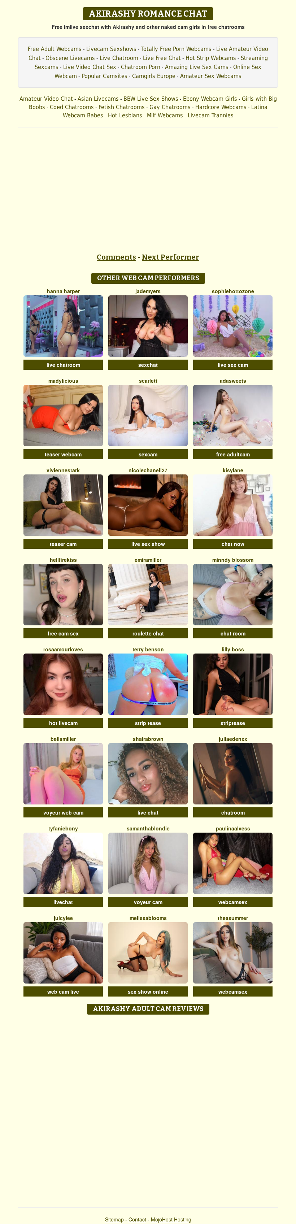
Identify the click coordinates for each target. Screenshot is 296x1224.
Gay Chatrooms (170, 107)
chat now (233, 543)
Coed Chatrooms (72, 107)
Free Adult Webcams (55, 48)
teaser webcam (63, 454)
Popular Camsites (104, 76)
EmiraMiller (148, 559)
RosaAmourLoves (63, 649)
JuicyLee (63, 917)
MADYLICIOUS (63, 380)
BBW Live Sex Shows (150, 98)
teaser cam (63, 543)
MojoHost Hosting (171, 1219)
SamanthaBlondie (148, 828)
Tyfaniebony (63, 828)
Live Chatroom (119, 58)
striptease (233, 722)
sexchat (148, 364)
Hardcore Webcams (221, 107)
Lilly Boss (233, 649)
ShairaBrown (148, 738)
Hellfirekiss (63, 559)
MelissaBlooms (148, 917)
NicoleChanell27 (148, 470)
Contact (137, 1219)
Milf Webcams (165, 115)
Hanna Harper (63, 291)
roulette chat (148, 633)
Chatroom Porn (140, 67)
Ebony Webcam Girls (210, 98)
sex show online (148, 991)
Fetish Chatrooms (122, 107)
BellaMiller (63, 738)
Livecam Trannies (211, 115)
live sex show (148, 543)
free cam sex (63, 633)
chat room (233, 633)
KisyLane (233, 470)
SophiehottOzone (233, 291)
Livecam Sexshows (111, 48)
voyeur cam (148, 902)
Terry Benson (148, 649)
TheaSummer (233, 917)
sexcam (148, 454)
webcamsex (232, 902)
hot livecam (63, 722)
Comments (116, 257)
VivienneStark (63, 470)
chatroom (233, 812)
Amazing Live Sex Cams (196, 67)
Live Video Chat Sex (89, 67)
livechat (63, 902)
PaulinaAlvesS (233, 828)
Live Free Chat (162, 58)
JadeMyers (148, 291)
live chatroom (63, 364)
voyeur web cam (63, 812)
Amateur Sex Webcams (210, 76)
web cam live (63, 991)
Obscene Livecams (70, 58)
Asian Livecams (98, 98)
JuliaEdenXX (233, 738)
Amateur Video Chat (46, 98)
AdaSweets (233, 380)
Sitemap (114, 1219)
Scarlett (148, 380)
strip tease (148, 722)
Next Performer (170, 257)
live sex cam (233, 364)
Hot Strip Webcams (211, 58)
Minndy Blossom (232, 559)
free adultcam (233, 454)
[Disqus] (148, 1108)
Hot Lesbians (125, 115)
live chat (148, 812)
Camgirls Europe (153, 76)
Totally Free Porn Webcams (176, 48)
